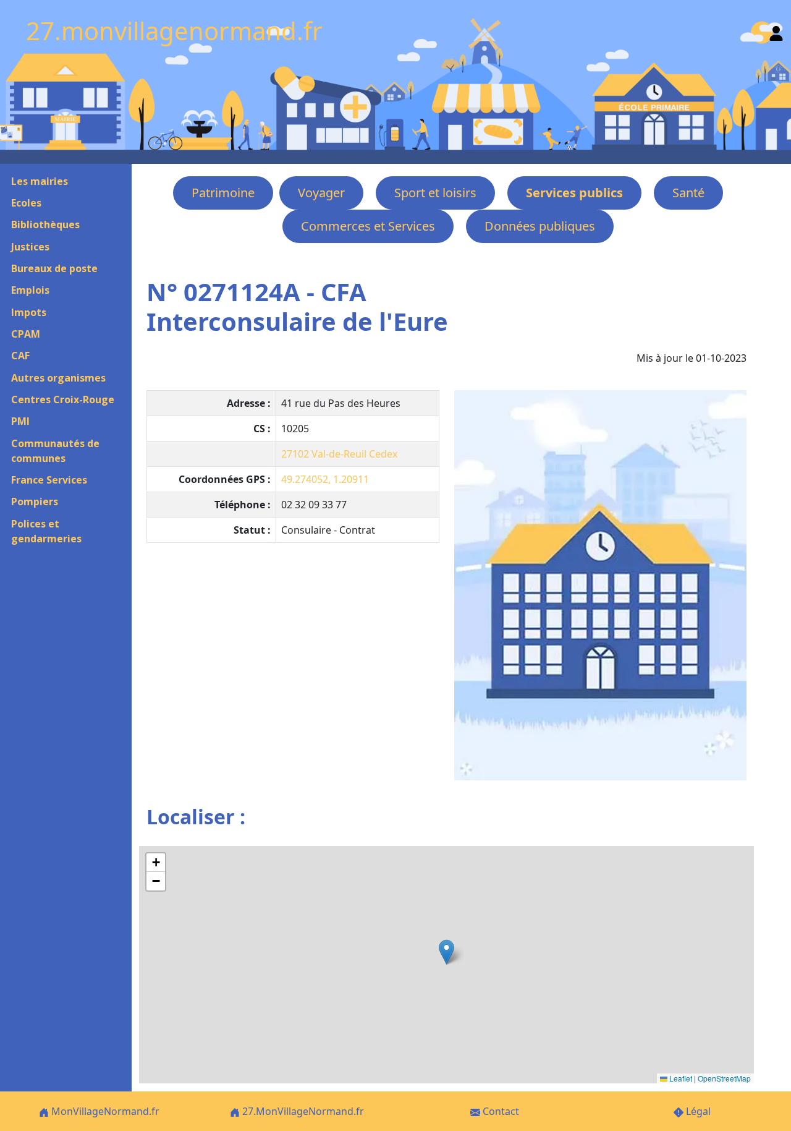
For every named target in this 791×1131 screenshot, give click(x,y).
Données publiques (539, 226)
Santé (688, 192)
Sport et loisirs (435, 192)
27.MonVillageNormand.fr (302, 1111)
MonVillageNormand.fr (104, 1111)
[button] (446, 952)
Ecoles (26, 203)
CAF (20, 355)
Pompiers (34, 501)
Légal (697, 1111)
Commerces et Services (368, 226)
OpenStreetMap (724, 1078)
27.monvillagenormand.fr (174, 31)
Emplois (30, 290)
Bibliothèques (45, 224)
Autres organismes (58, 378)
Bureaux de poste (54, 268)
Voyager (321, 192)
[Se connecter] (776, 31)
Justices (30, 247)
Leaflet (679, 1078)
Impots (28, 312)
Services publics (574, 192)
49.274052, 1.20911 (325, 479)
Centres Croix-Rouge (62, 399)
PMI (20, 421)
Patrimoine (223, 192)
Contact (499, 1111)
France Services (49, 480)
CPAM (25, 334)
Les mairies (39, 181)
